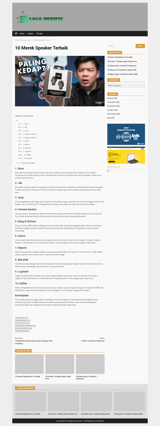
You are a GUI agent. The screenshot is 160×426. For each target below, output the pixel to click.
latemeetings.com (22, 330)
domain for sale (113, 166)
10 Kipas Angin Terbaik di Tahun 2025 (122, 74)
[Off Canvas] (16, 33)
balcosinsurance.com (23, 328)
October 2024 (112, 110)
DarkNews (88, 421)
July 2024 (110, 118)
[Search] (142, 34)
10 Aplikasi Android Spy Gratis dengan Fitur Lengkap (34, 341)
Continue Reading (28, 163)
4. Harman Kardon (29, 134)
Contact (30, 33)
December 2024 (113, 102)
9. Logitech (27, 151)
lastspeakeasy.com (22, 320)
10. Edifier (27, 155)
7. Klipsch (26, 144)
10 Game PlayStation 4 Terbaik (29, 364)
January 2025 (112, 98)
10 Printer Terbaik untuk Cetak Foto (59, 364)
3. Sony (25, 131)
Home (22, 33)
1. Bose (26, 124)
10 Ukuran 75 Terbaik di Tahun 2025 (121, 70)
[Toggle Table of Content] (16, 121)
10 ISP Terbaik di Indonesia (93, 339)
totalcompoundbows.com (25, 325)
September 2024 (113, 114)
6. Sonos (26, 141)
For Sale (39, 33)
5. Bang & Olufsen (29, 138)
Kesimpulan (28, 158)
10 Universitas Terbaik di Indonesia (90, 364)
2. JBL (25, 127)
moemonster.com (22, 323)
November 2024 (113, 106)
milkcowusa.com (21, 317)
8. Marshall (27, 148)
